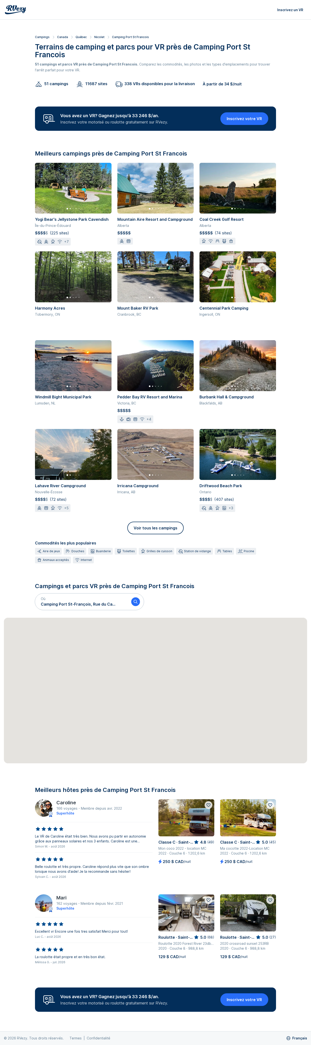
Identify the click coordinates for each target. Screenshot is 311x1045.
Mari (61, 898)
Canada (62, 37)
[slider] (49, 829)
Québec (81, 37)
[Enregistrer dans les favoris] (208, 805)
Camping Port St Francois (130, 37)
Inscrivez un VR (290, 10)
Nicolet (99, 37)
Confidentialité (98, 1038)
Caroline (66, 803)
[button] (81, 601)
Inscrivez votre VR (244, 118)
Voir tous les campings (155, 528)
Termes (75, 1038)
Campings (42, 37)
